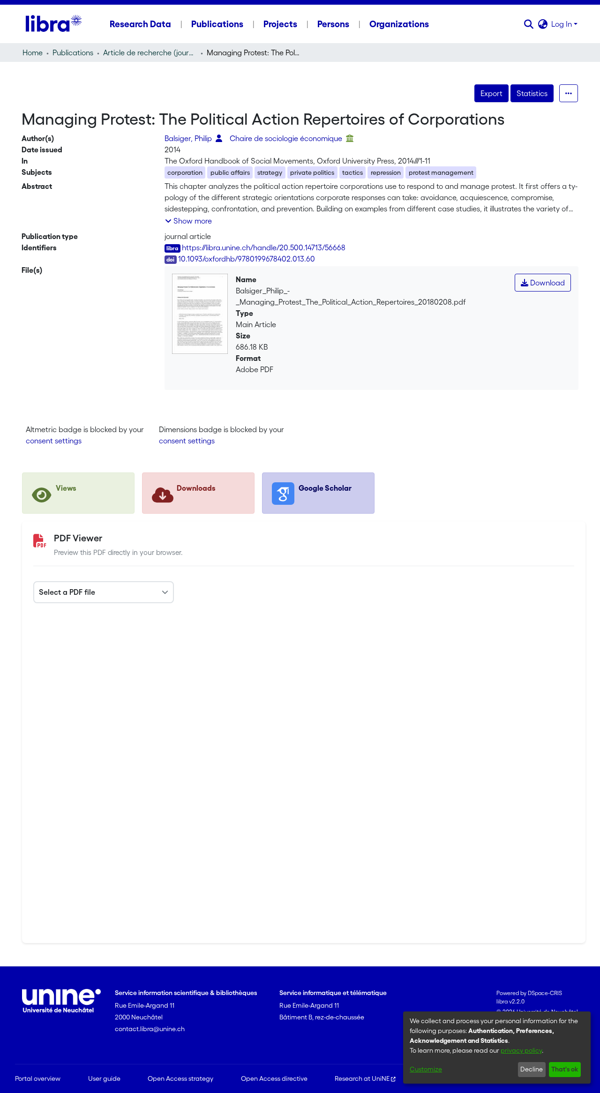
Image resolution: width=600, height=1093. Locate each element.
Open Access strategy (180, 1078)
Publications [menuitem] (217, 24)
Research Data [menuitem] (140, 24)
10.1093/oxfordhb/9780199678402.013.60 (246, 259)
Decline (531, 1069)
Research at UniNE (362, 1078)
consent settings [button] (54, 440)
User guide (104, 1078)
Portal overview (37, 1078)
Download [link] (546, 282)
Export (491, 93)
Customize (426, 1069)
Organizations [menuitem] (399, 24)
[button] (528, 24)
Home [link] (32, 52)
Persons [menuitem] (333, 24)
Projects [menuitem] (280, 24)
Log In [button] (562, 24)
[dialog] (497, 1047)
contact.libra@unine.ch (150, 1029)
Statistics (532, 93)
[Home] (53, 24)
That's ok (564, 1069)
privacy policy (521, 1050)
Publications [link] (72, 52)
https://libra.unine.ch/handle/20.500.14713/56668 (263, 247)
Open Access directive (274, 1078)
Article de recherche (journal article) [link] (150, 52)
